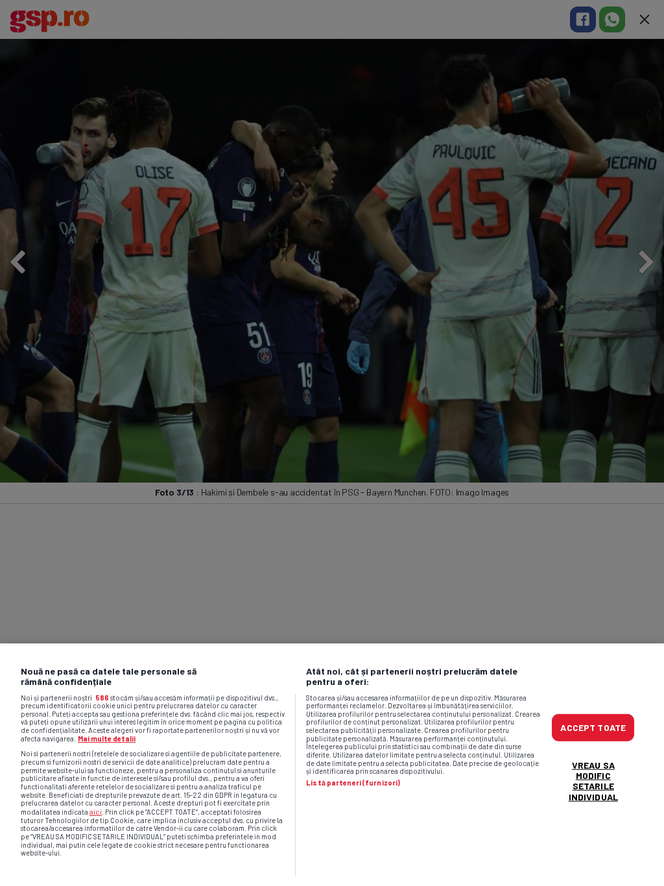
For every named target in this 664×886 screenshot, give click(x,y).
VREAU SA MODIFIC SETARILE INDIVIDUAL (593, 781)
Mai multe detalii (107, 738)
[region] (332, 764)
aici (95, 811)
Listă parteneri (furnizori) (353, 783)
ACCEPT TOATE (593, 727)
